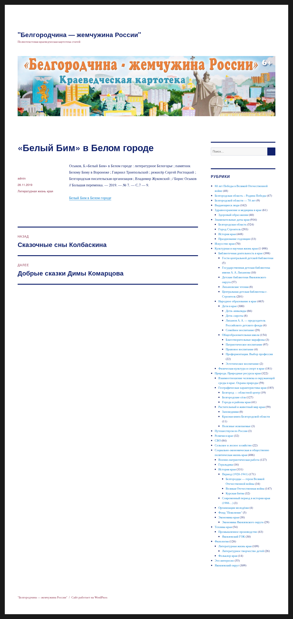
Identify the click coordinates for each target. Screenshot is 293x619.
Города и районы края (236, 402)
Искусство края (225, 243)
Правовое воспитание (240, 349)
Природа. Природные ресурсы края (238, 373)
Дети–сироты (234, 316)
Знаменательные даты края (232, 219)
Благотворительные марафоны (245, 340)
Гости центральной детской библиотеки (247, 258)
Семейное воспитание (240, 330)
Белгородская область (232, 224)
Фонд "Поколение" (230, 512)
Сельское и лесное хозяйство (233, 445)
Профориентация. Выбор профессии (249, 354)
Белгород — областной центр (241, 392)
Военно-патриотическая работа (238, 460)
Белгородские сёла (234, 397)
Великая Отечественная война (245, 488)
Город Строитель (229, 229)
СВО (218, 440)
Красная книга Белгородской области (246, 416)
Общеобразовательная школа (240, 335)
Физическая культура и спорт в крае (241, 368)
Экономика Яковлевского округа (242, 522)
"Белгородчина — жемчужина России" (79, 34)
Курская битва (235, 493)
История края (227, 234)
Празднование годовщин (234, 239)
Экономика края (228, 517)
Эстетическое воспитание (242, 364)
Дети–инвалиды (236, 311)
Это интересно (224, 560)
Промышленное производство (237, 532)
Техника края (223, 527)
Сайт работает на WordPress (89, 597)
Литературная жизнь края (35, 191)
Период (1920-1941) (235, 474)
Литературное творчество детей (243, 551)
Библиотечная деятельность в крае (240, 253)
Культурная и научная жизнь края (236, 248)
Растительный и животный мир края (241, 407)
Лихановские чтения (235, 287)
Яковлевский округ (227, 565)
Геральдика (225, 464)
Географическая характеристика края (242, 388)
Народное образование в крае (237, 301)
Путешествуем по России (231, 431)
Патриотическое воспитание (244, 344)
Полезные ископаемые (236, 426)
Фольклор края (227, 556)
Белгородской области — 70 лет (235, 200)
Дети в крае (229, 306)
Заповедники (230, 412)
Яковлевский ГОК (233, 536)
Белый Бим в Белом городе (90, 197)
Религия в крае (224, 436)
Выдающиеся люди (227, 205)
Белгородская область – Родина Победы (240, 195)
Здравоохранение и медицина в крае (238, 210)
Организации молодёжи (233, 508)
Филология (222, 541)
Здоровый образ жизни (233, 215)
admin (22, 178)
